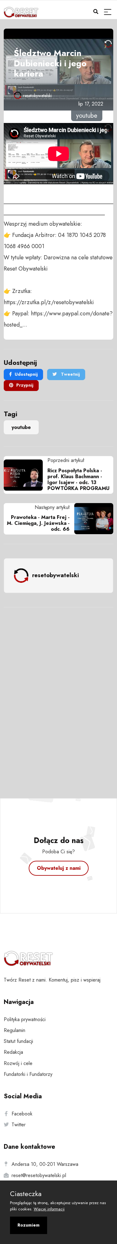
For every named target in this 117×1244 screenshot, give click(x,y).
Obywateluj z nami (58, 868)
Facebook (22, 1113)
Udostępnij (26, 374)
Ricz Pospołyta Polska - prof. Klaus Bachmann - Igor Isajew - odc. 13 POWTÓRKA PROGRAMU (78, 479)
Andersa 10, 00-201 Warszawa (45, 1164)
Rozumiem (28, 1225)
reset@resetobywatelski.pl (39, 1175)
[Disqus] (58, 694)
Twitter (19, 1124)
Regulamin (14, 1030)
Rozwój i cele (18, 1063)
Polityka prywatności (25, 1019)
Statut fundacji (18, 1041)
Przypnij (24, 385)
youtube (21, 427)
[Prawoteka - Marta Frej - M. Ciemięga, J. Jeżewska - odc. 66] (91, 518)
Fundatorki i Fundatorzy (28, 1074)
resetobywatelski (37, 95)
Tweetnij (70, 374)
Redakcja (13, 1052)
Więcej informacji (49, 1209)
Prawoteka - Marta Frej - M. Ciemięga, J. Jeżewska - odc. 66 (38, 523)
